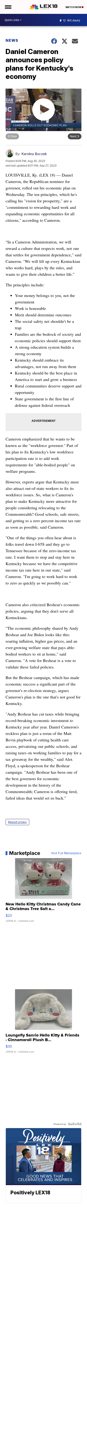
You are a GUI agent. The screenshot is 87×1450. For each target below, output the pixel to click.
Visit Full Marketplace (66, 853)
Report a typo (17, 822)
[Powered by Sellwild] (74, 1124)
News (12, 40)
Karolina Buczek (34, 154)
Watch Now (73, 7)
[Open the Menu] (7, 7)
